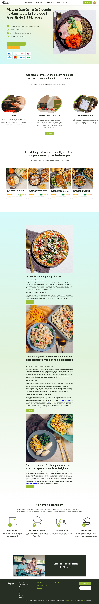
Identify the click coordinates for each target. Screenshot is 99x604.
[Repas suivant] (58, 202)
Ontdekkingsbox (85, 588)
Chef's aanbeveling (13, 47)
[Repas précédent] (40, 202)
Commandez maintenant (32, 483)
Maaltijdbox (28, 2)
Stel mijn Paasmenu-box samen (16, 44)
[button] (94, 2)
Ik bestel (49, 133)
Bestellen (85, 583)
